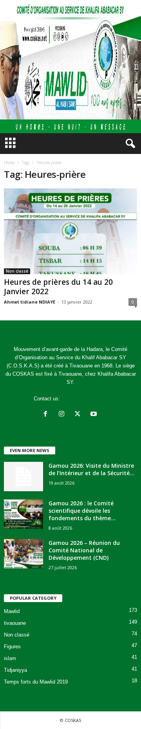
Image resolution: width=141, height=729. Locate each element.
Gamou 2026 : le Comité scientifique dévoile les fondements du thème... (82, 510)
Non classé (17, 271)
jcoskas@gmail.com (84, 399)
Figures (12, 646)
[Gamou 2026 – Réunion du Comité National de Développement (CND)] (23, 553)
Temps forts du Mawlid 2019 (36, 682)
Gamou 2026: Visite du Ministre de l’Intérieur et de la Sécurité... (91, 469)
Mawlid (12, 611)
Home (9, 162)
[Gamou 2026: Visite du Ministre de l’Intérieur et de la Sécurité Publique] (23, 476)
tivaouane (15, 623)
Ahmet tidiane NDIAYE (29, 302)
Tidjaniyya (15, 670)
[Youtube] (94, 415)
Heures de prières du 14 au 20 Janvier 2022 (58, 287)
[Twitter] (79, 415)
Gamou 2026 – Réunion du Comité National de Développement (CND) (84, 550)
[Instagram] (63, 415)
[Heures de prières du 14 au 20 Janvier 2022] (70, 231)
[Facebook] (47, 415)
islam (10, 658)
